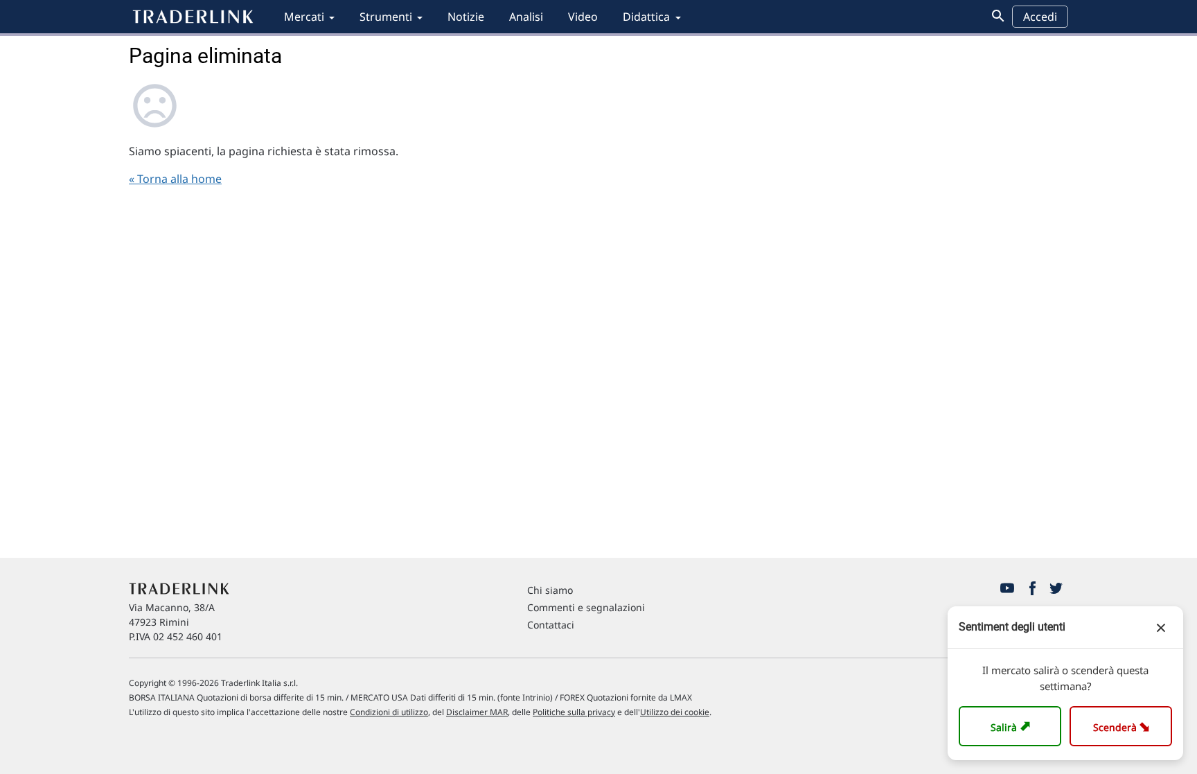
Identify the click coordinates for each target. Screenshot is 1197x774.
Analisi (526, 16)
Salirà (1012, 726)
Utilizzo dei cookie (674, 712)
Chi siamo (550, 590)
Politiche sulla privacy (574, 712)
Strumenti (386, 16)
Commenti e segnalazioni (586, 607)
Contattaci (550, 624)
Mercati (304, 16)
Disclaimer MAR (477, 712)
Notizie (465, 16)
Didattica (646, 16)
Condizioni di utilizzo (389, 712)
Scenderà (1124, 726)
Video (583, 16)
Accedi (1040, 16)
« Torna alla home (175, 178)
